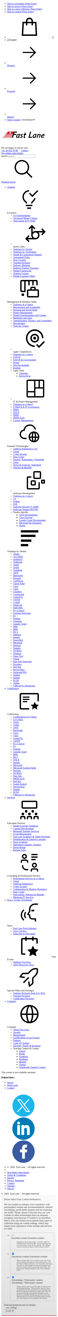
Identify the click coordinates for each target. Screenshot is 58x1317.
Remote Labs (19, 850)
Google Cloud (19, 624)
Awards (16, 1032)
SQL (15, 504)
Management (19, 1035)
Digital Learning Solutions (25, 826)
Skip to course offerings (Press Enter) (24, 9)
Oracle (16, 659)
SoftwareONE (20, 672)
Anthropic (18, 562)
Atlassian (23, 373)
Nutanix (17, 648)
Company (11, 1001)
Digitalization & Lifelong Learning (29, 839)
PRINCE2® (19, 417)
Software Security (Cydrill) (26, 507)
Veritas (16, 683)
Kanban (17, 368)
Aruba (16, 567)
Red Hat (17, 667)
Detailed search (8, 182)
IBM (15, 629)
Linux (16, 462)
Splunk (16, 677)
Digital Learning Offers (24, 276)
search (4, 156)
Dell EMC (18, 608)
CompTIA (18, 597)
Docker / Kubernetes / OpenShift (28, 459)
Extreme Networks (22, 613)
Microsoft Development (30, 523)
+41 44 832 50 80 (9, 150)
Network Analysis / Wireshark (27, 465)
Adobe (16, 554)
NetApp (17, 645)
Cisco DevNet (25, 517)
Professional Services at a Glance (28, 878)
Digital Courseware (22, 270)
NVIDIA (17, 651)
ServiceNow (25, 376)
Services (11, 797)
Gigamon (17, 621)
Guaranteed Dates (21, 257)
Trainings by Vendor (22, 249)
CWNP (16, 599)
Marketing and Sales (22, 318)
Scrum (16, 362)
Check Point (19, 583)
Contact (24, 150)
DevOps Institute (21, 365)
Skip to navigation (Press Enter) (22, 3)
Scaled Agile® (20, 784)
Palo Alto (17, 776)
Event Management (22, 834)
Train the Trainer (21, 326)
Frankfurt (23, 1056)
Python (16, 501)
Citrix (15, 589)
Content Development (23, 828)
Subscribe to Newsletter (24, 933)
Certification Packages (23, 998)
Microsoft (17, 642)
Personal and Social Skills (25, 310)
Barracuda (18, 575)
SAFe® (16, 357)
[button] (28, 119)
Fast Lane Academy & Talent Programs (31, 836)
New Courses (19, 260)
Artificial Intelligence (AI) (25, 449)
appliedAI (17, 559)
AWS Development (28, 515)
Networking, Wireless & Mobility (28, 894)
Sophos (16, 675)
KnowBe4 (18, 640)
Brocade (17, 578)
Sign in (10, 1188)
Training (11, 187)
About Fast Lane (21, 1029)
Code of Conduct (21, 1043)
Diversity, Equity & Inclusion (27, 1046)
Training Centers (21, 273)
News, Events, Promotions (19, 900)
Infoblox (17, 634)
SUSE (16, 680)
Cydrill (16, 602)
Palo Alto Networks (22, 661)
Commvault (18, 594)
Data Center (18, 457)
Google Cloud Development (32, 520)
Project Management (22, 312)
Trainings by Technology (25, 252)
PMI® (16, 415)
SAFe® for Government (24, 360)
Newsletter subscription (12, 153)
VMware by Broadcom (24, 685)
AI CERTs (18, 556)
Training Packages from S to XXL (29, 993)
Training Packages (21, 262)
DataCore (17, 605)
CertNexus (18, 581)
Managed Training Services (26, 831)
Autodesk (17, 570)
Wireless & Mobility (22, 467)
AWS (15, 573)
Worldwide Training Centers (32, 1067)
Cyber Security (20, 454)
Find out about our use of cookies (20, 1304)
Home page (12, 1085)
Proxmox (17, 664)
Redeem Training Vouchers (26, 268)
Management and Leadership (26, 307)
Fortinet (16, 618)
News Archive (20, 931)
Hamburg (23, 1059)
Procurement (19, 323)
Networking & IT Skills (24, 221)
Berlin (22, 1054)
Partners (17, 1040)
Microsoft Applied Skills (24, 768)
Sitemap (11, 1186)
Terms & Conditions (16, 1175)
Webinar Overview (22, 962)
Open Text (18, 656)
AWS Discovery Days (23, 965)
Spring (22, 525)
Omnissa (17, 653)
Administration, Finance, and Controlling (32, 320)
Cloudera (17, 591)
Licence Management (23, 420)
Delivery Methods (21, 265)
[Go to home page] (23, 145)
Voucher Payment (21, 996)
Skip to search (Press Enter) (20, 6)
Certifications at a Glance (25, 717)
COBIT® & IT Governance (26, 407)
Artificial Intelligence (23, 884)
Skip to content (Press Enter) (20, 11)
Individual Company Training (27, 844)
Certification (13, 688)
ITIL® (16, 412)
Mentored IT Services (23, 897)
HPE (15, 626)
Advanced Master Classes (25, 218)
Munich (22, 1062)
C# (14, 498)
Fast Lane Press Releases (25, 928)
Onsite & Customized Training (27, 254)
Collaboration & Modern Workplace (30, 889)
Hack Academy (20, 842)
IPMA (16, 409)
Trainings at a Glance (23, 304)
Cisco (15, 586)
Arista (16, 564)
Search (10, 1082)
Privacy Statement (15, 1180)
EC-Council (18, 610)
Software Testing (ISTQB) (25, 509)
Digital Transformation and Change (29, 315)
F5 (14, 616)
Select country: (14, 119)
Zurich (22, 1051)
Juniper (16, 637)
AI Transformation (21, 215)
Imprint (10, 1178)
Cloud (16, 451)
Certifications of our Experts (26, 1037)
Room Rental (19, 847)
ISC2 (15, 632)
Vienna (22, 1064)
